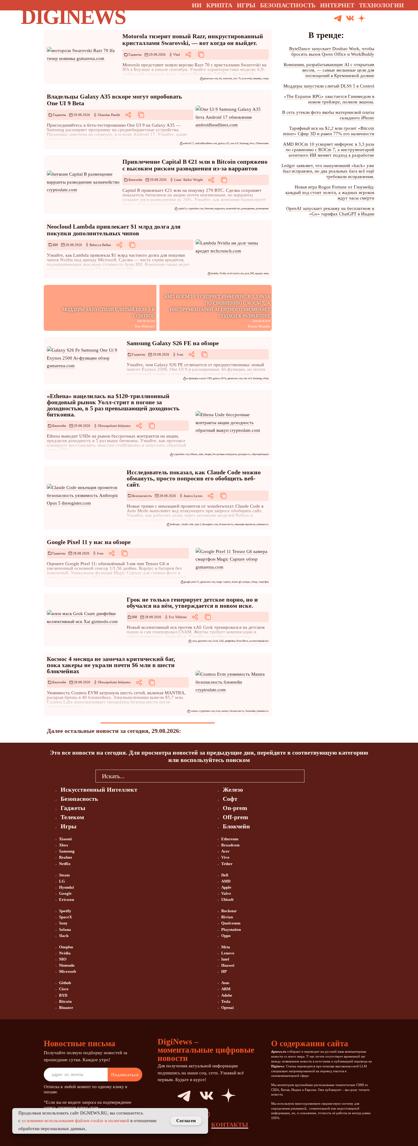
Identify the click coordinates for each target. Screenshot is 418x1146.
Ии (197, 5)
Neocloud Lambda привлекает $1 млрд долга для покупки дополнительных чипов (114, 230)
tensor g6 (236, 581)
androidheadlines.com (206, 143)
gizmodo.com (204, 641)
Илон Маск (242, 641)
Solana (65, 929)
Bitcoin (65, 1001)
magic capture (223, 581)
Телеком (72, 817)
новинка (257, 78)
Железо (233, 789)
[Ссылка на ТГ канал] (337, 18)
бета (252, 143)
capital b (182, 208)
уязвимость (262, 524)
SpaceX (65, 917)
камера (246, 581)
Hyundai (66, 887)
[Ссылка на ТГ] (177, 1095)
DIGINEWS (73, 16)
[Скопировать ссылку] (201, 54)
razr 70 (237, 78)
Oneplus (66, 947)
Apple (226, 887)
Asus (225, 982)
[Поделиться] (188, 54)
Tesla (225, 1001)
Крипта (219, 5)
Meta (225, 947)
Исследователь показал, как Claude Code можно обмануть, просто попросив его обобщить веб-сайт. (194, 478)
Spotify (65, 911)
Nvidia (222, 273)
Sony (63, 923)
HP (224, 971)
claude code (187, 524)
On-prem (235, 807)
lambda (214, 273)
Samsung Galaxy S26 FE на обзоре (173, 343)
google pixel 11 (191, 581)
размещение (262, 208)
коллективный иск (259, 641)
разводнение (248, 208)
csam (194, 641)
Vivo (225, 857)
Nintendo (67, 965)
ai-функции (192, 378)
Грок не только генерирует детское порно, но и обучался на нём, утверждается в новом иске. (192, 602)
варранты (220, 208)
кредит (258, 273)
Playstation (231, 929)
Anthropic (175, 524)
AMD (225, 881)
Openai (227, 1007)
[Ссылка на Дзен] (361, 18)
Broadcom (230, 845)
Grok (215, 641)
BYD (63, 995)
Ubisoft (227, 899)
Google (65, 893)
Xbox (63, 845)
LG (62, 881)
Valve (226, 893)
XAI (221, 641)
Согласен (186, 1120)
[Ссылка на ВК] (350, 18)
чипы (266, 273)
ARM (225, 989)
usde (201, 454)
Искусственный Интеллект (99, 789)
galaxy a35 (223, 143)
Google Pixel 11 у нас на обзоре (89, 542)
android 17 (188, 143)
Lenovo (227, 953)
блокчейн (250, 711)
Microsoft (67, 971)
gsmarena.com (210, 78)
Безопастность (287, 5)
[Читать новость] (83, 54)
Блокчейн (135, 179)
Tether (227, 863)
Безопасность (142, 496)
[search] (313, 776)
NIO (62, 959)
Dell (224, 875)
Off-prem (235, 817)
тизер (266, 78)
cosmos (194, 711)
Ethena (193, 454)
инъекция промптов (245, 524)
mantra (225, 711)
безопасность (226, 524)
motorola (227, 78)
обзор (266, 378)
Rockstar (229, 911)
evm (218, 711)
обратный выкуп (260, 454)
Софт (230, 798)
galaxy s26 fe (219, 378)
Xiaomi (65, 839)
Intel (225, 959)
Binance (66, 1007)
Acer (225, 851)
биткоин (209, 208)
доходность (244, 454)
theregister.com (210, 524)
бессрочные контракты (224, 454)
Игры (246, 5)
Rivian (227, 917)
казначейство (233, 208)
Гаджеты (135, 54)
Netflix (65, 863)
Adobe (226, 995)
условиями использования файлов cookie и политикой (75, 1120)
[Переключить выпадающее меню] (409, 5)
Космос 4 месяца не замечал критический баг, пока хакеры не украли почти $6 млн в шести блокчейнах (111, 664)
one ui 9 (234, 143)
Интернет (337, 5)
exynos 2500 (205, 378)
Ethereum (229, 839)
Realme (65, 857)
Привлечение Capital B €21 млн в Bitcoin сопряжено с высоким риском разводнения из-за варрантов (194, 165)
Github (65, 982)
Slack (64, 935)
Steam (64, 875)
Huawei (227, 965)
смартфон (263, 581)
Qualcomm (231, 923)
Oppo (226, 935)
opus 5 (198, 524)
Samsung (244, 143)
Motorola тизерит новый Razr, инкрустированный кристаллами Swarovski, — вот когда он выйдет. (192, 39)
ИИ (55, 245)
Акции (207, 454)
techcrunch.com (235, 273)
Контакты (229, 1125)
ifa (220, 78)
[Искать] (384, 18)
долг (247, 273)
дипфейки (230, 641)
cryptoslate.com (195, 208)
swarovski (247, 78)
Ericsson (66, 899)
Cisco (64, 989)
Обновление (262, 143)
